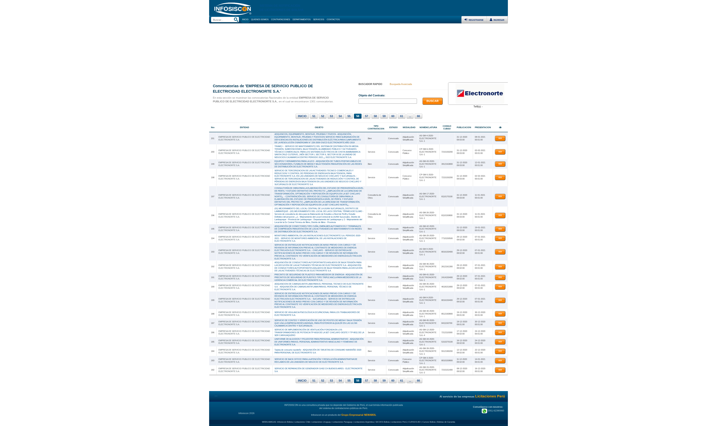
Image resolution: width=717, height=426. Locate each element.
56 (357, 116)
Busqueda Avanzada (401, 84)
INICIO (302, 116)
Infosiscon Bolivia (285, 422)
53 (331, 116)
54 (340, 116)
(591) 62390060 (495, 410)
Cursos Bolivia (428, 422)
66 (418, 116)
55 (348, 116)
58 (375, 116)
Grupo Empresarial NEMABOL (358, 414)
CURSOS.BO (414, 422)
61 (401, 116)
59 (384, 116)
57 (366, 116)
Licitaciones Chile (302, 422)
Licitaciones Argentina (364, 422)
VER (500, 138)
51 (313, 116)
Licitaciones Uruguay (321, 422)
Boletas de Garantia (446, 422)
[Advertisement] (358, 51)
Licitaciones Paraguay (343, 422)
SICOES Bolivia (382, 422)
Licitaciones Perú (399, 422)
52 (322, 116)
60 (392, 116)
